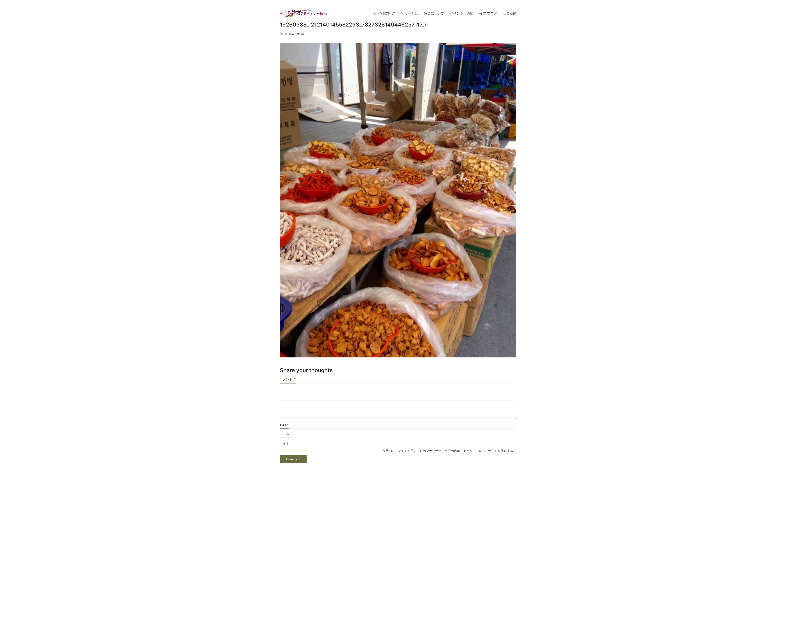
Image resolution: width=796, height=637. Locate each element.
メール (286, 434)
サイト (284, 443)
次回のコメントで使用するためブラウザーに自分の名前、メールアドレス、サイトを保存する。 (449, 451)
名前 (284, 425)
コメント (288, 379)
